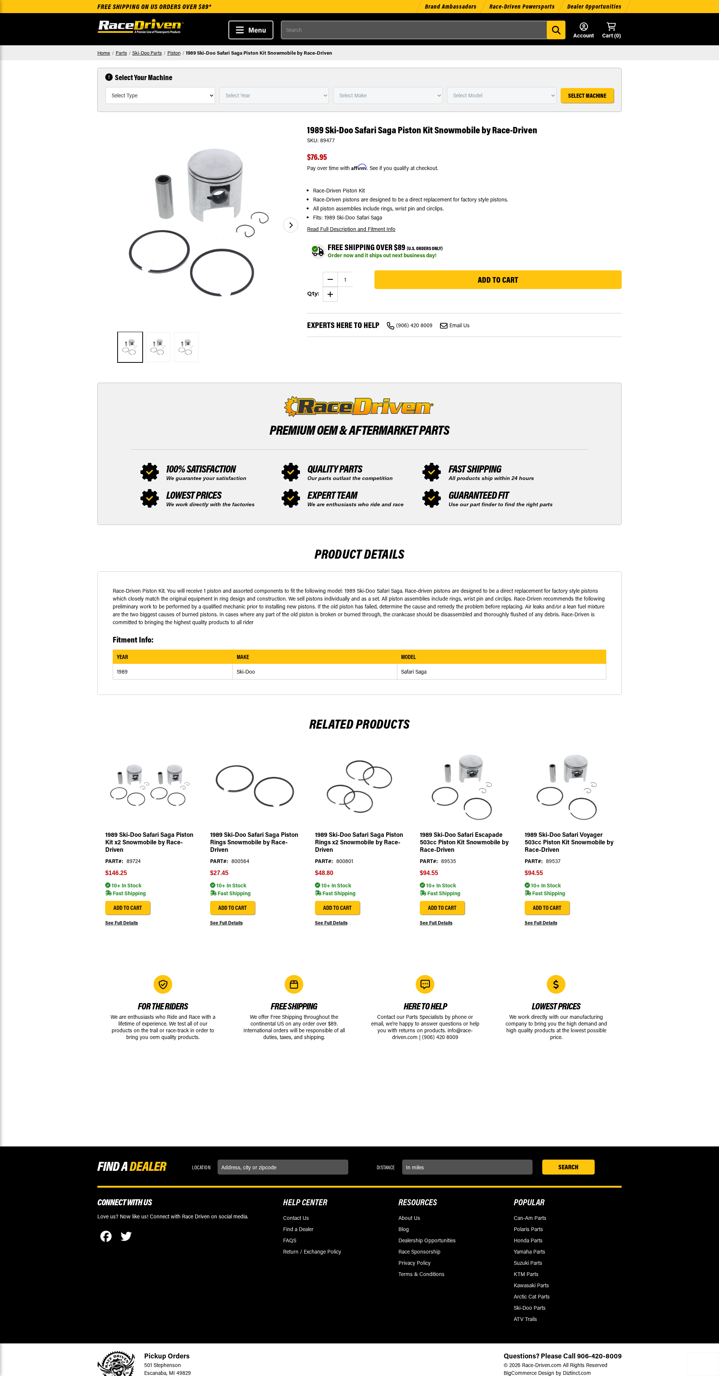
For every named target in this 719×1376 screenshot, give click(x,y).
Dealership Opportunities (427, 1240)
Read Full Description (351, 229)
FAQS (289, 1240)
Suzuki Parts (528, 1262)
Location (201, 1167)
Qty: (313, 293)
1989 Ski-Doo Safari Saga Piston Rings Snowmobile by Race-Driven (254, 842)
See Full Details (121, 923)
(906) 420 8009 (414, 325)
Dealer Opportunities (594, 6)
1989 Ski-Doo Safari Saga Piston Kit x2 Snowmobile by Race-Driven (149, 842)
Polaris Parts (528, 1229)
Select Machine (587, 95)
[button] (290, 225)
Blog (403, 1229)
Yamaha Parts (529, 1251)
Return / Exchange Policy (312, 1251)
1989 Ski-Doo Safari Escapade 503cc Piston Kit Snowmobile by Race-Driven (464, 842)
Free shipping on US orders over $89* (154, 6)
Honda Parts (528, 1240)
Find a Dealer (298, 1229)
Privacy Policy (414, 1262)
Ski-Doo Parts (530, 1307)
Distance (386, 1167)
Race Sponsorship (419, 1251)
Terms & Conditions (421, 1274)
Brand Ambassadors (451, 6)
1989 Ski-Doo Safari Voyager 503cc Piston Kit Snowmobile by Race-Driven (569, 842)
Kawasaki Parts (531, 1285)
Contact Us (296, 1217)
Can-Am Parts (530, 1217)
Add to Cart (127, 907)
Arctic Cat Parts (532, 1296)
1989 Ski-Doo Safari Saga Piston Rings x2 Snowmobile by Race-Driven (359, 842)
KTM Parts (526, 1274)
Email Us (459, 325)
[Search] (556, 30)
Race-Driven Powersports (522, 6)
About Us (409, 1217)
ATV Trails (525, 1318)
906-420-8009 (599, 1355)
